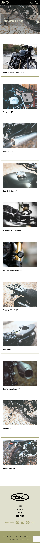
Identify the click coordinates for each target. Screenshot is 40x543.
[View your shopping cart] (37, 2)
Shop (20, 506)
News (20, 509)
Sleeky (28, 539)
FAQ (20, 512)
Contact (20, 516)
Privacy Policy (7, 536)
